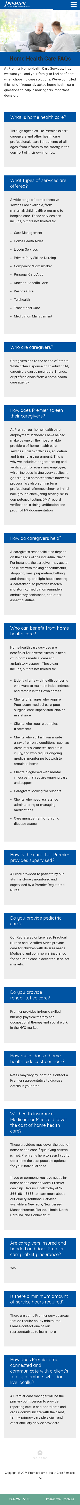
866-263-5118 (19, 1499)
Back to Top (40, 1458)
